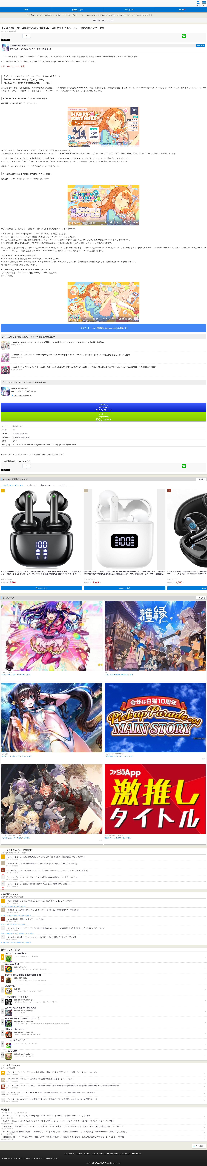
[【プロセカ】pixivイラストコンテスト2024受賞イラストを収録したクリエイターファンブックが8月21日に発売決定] (52, 349)
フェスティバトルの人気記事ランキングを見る (16, 942)
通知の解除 (114, 1153)
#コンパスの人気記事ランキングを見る (14, 906)
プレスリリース (77, 15)
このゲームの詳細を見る (22, 395)
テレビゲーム (63, 485)
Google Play (103, 417)
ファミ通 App (9, 3)
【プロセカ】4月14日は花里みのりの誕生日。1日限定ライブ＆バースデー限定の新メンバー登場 (118, 15)
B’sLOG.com (136, 1153)
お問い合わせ (69, 1153)
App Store (103, 408)
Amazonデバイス (47, 485)
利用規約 (79, 1153)
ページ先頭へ (200, 1146)
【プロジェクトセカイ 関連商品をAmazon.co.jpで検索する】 (103, 328)
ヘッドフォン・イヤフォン (13, 485)
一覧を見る (201, 479)
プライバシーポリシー (100, 1153)
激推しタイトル (108, 20)
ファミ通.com (125, 1153)
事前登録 (96, 20)
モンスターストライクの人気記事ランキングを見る (18, 933)
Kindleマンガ (32, 485)
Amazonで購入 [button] (41, 588)
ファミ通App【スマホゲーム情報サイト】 (40, 15)
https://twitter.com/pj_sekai (21, 437)
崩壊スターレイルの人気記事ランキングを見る (16, 915)
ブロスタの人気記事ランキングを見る (13, 924)
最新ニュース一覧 (63, 15)
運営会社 (87, 1153)
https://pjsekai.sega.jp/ (20, 433)
